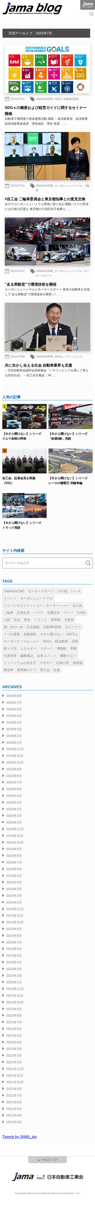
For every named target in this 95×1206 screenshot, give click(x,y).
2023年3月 (14, 969)
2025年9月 (14, 769)
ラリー (68, 612)
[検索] (88, 563)
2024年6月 (14, 869)
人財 (7, 620)
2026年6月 (14, 709)
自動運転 (30, 634)
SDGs (58, 99)
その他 (62, 591)
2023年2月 (14, 976)
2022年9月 (14, 1009)
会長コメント (46, 655)
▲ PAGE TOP (47, 1160)
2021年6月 (14, 1102)
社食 (56, 670)
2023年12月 (15, 909)
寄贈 (73, 648)
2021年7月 (14, 1095)
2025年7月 (14, 782)
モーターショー (57, 605)
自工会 (77, 605)
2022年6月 (14, 1029)
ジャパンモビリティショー (23, 605)
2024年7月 (14, 862)
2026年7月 (14, 702)
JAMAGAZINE (44, 99)
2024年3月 (14, 889)
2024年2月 (14, 896)
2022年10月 (15, 1002)
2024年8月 (14, 855)
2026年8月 (14, 696)
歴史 (27, 620)
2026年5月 (14, 716)
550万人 (72, 634)
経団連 (78, 663)
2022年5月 (14, 1035)
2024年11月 (14, 836)
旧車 (75, 641)
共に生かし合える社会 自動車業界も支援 (38, 365)
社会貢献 (33, 627)
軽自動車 (61, 641)
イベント (10, 598)
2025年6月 (14, 789)
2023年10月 (15, 922)
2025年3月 (14, 809)
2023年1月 (14, 982)
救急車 (8, 670)
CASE (81, 612)
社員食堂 (10, 655)
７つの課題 (12, 634)
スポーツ (46, 648)
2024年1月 (14, 902)
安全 (17, 620)
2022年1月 (14, 1062)
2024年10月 (15, 842)
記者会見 (23, 612)
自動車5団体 (71, 99)
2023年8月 (14, 936)
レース (75, 591)
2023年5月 (14, 955)
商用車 (55, 620)
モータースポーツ (41, 591)
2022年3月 (14, 1049)
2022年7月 (14, 1022)
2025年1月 (14, 822)
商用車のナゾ (26, 670)
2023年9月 (14, 929)
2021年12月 (15, 1069)
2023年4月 (14, 962)
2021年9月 (14, 1089)
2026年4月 (14, 722)
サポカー (46, 663)
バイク (38, 612)
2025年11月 (14, 756)
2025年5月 (14, 796)
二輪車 (8, 612)
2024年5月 (14, 876)
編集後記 (26, 655)
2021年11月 (14, 1075)
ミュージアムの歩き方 (20, 663)
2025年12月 (15, 749)
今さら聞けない (51, 634)
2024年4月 (14, 882)
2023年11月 (14, 915)
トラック (40, 620)
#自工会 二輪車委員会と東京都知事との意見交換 (45, 199)
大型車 (69, 620)
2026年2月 (14, 736)
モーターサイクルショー (21, 641)
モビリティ (73, 627)
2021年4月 (14, 1115)
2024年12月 (15, 829)
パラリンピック (73, 356)
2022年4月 (14, 1042)
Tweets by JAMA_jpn (19, 1137)
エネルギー (28, 648)
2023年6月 (14, 949)
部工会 (45, 670)
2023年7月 (14, 942)
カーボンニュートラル (68, 185)
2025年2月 (14, 815)
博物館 (61, 648)
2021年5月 (14, 1109)
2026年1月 (14, 742)
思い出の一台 (13, 627)
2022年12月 (15, 989)
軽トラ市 (10, 648)
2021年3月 (14, 1122)
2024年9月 (14, 849)
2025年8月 (14, 776)
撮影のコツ (68, 655)
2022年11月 (14, 995)
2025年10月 (15, 762)
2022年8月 (14, 1015)
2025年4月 (14, 802)
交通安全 (53, 612)
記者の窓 (62, 663)
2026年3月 (14, 729)
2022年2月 (14, 1055)
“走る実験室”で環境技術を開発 (30, 284)
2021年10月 (15, 1082)
